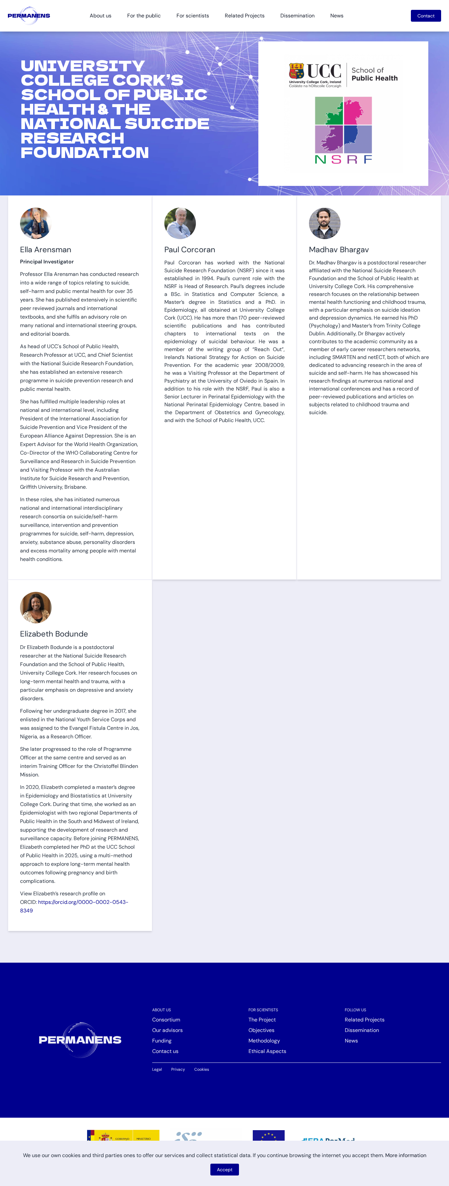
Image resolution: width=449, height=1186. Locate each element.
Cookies (201, 1069)
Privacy (178, 1069)
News (336, 15)
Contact (426, 16)
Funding (162, 1040)
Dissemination (297, 15)
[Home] (29, 16)
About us (161, 1010)
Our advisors (167, 1030)
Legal (157, 1069)
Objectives (261, 1030)
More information (405, 1155)
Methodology (264, 1040)
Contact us (165, 1051)
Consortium (166, 1019)
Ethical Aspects (267, 1051)
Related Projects (245, 15)
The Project (262, 1019)
